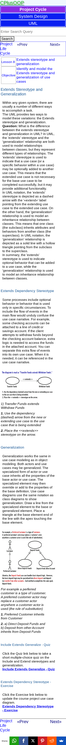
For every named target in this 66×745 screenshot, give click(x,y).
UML (33, 23)
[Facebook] (23, 741)
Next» (55, 44)
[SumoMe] (61, 741)
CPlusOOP (12, 2)
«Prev (22, 44)
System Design (33, 16)
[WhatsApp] (14, 741)
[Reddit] (52, 741)
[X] (33, 741)
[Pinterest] (42, 741)
